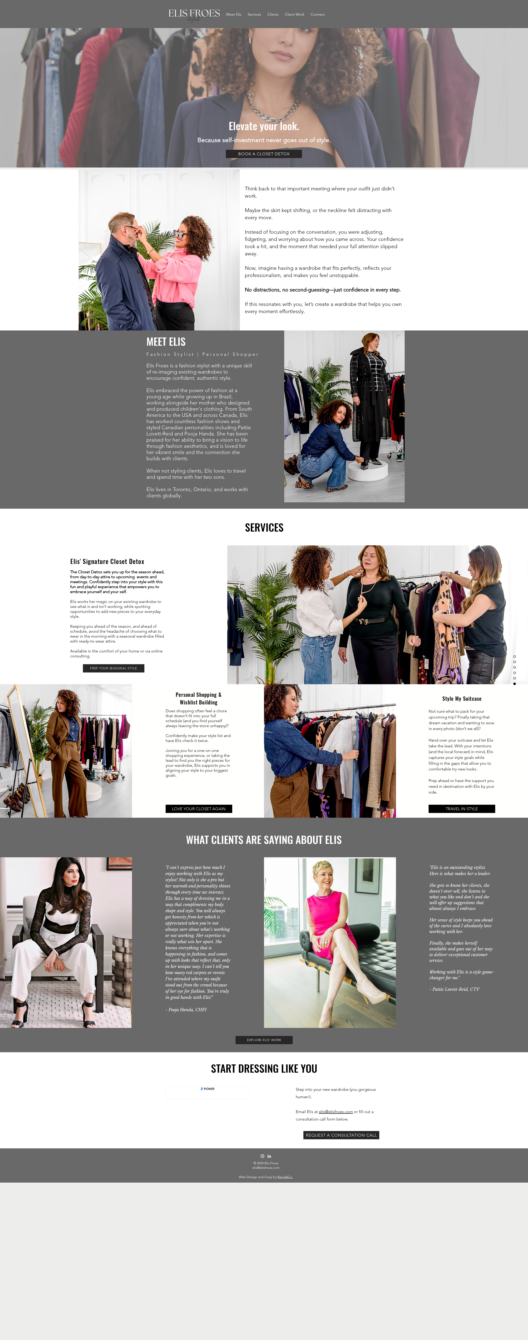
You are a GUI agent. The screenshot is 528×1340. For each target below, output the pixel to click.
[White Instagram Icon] (262, 1156)
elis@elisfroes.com (336, 1111)
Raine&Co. (285, 1177)
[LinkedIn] (269, 1156)
